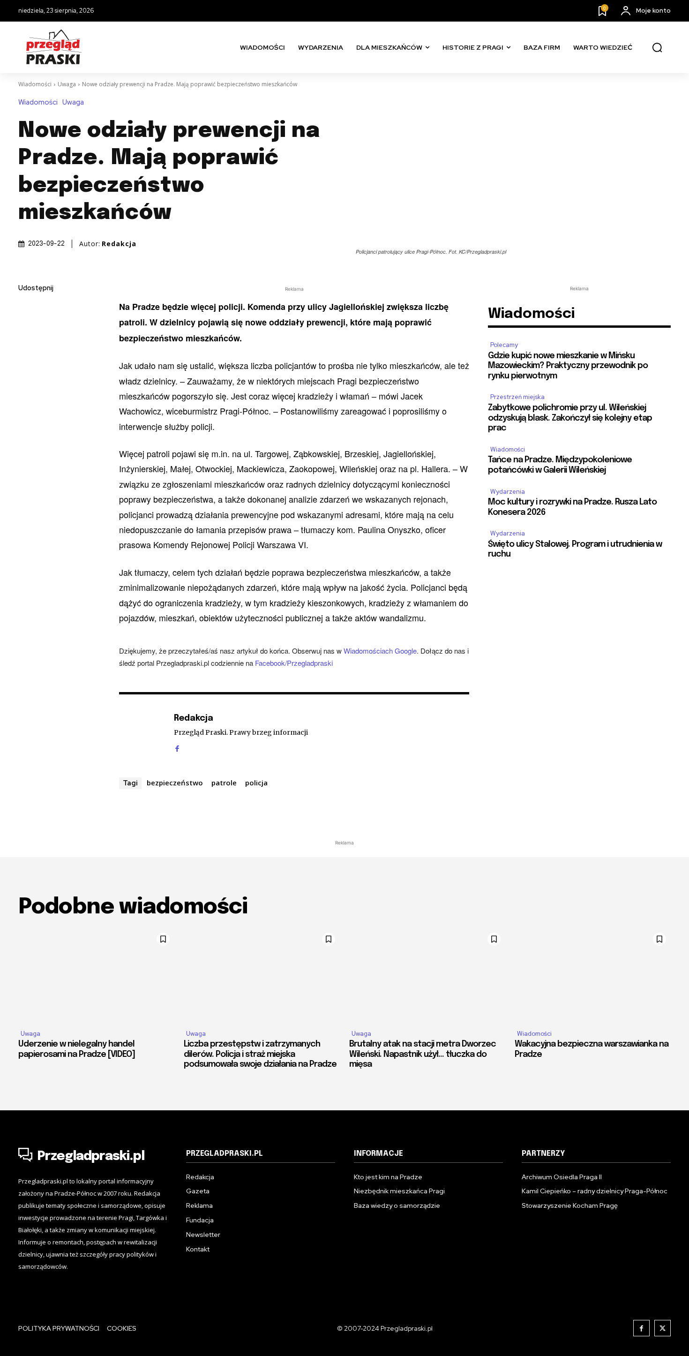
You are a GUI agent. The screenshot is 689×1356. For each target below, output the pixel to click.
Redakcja (119, 244)
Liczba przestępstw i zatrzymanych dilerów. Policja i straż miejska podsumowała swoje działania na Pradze (260, 1054)
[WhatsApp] (27, 399)
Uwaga (67, 84)
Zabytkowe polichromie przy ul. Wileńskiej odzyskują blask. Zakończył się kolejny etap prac (570, 418)
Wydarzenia (507, 492)
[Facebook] (27, 310)
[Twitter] (27, 333)
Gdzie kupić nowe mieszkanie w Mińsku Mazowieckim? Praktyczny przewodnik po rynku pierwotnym (568, 366)
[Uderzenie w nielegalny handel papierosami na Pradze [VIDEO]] (96, 975)
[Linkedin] (27, 355)
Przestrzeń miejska (517, 397)
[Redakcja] (141, 732)
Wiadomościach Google (380, 650)
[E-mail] (27, 377)
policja (256, 782)
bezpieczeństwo (175, 782)
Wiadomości (35, 84)
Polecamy (504, 345)
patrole (224, 782)
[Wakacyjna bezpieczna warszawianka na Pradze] (593, 975)
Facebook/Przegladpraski (294, 663)
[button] (657, 47)
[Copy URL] (27, 421)
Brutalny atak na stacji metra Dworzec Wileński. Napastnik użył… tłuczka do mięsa (422, 1054)
